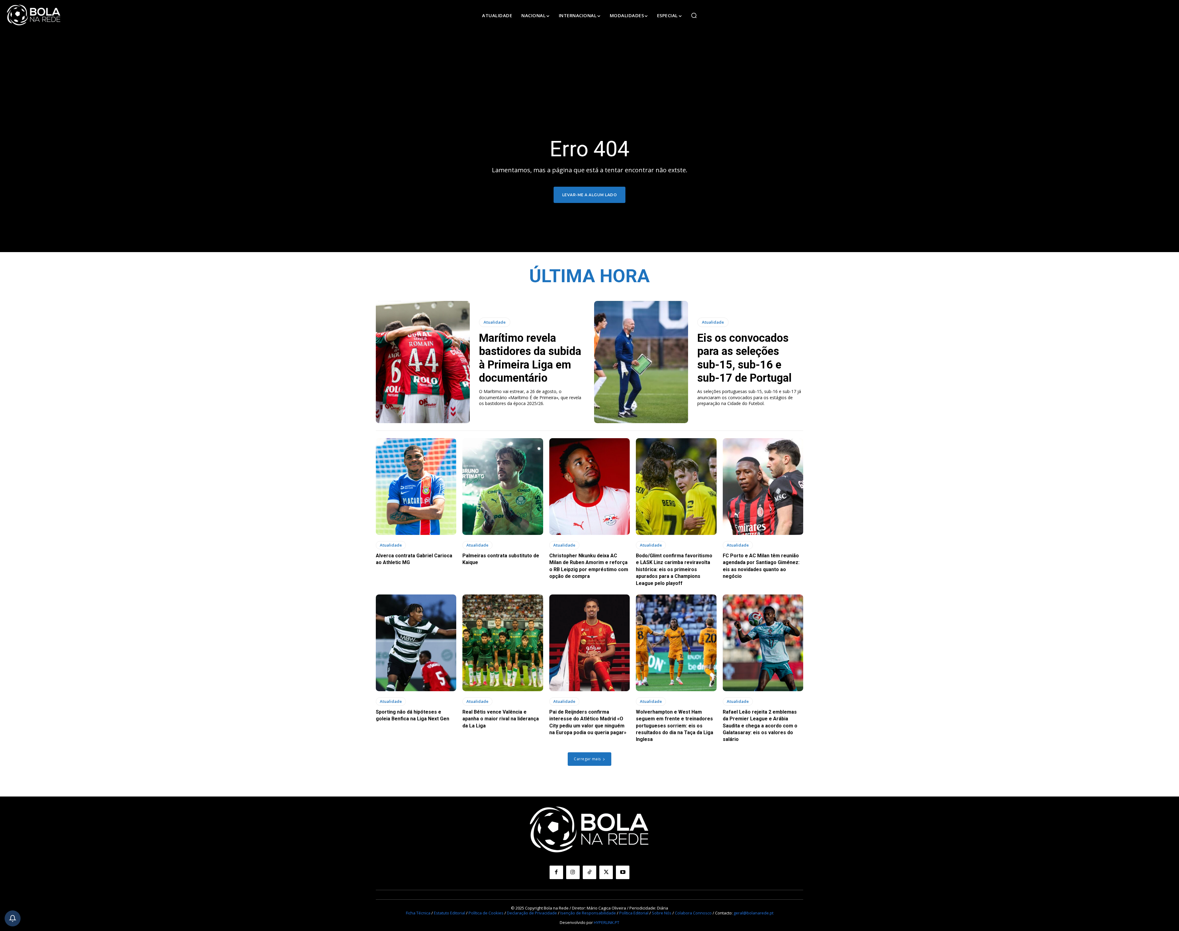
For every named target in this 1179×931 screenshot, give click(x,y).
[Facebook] (556, 872)
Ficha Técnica (418, 913)
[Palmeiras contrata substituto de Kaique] (502, 486)
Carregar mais (587, 759)
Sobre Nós (661, 913)
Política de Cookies (486, 913)
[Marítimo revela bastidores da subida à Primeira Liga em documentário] (423, 362)
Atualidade (495, 322)
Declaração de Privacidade (532, 913)
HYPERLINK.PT (606, 922)
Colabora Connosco (693, 913)
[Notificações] (13, 918)
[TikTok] (589, 872)
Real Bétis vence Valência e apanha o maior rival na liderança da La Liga (500, 719)
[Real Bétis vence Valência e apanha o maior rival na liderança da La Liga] (502, 642)
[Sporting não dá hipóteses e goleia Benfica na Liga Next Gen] (416, 642)
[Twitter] (606, 872)
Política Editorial (633, 913)
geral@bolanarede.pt (753, 913)
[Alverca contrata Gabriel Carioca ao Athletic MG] (416, 486)
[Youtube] (622, 872)
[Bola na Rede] (33, 15)
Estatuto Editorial (449, 913)
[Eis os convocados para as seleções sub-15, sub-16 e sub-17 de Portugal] (641, 362)
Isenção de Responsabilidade (588, 913)
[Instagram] (573, 872)
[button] (694, 15)
